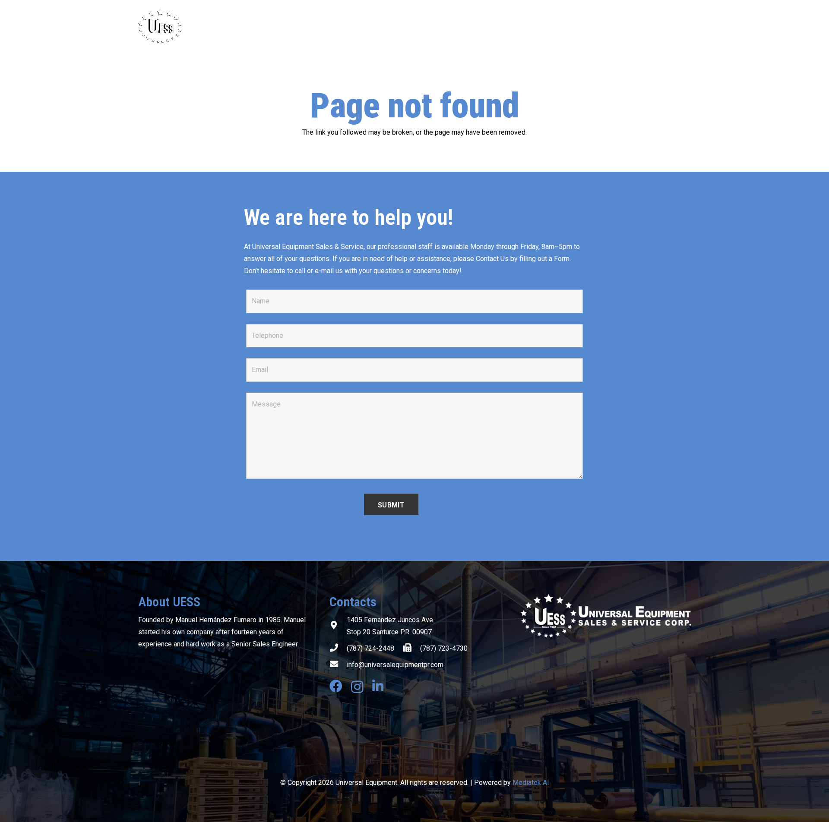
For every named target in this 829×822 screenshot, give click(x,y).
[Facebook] (335, 686)
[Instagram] (357, 687)
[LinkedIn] (377, 686)
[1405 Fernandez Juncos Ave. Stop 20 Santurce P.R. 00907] (338, 626)
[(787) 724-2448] (338, 648)
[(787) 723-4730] (411, 648)
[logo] (206, 26)
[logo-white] (605, 616)
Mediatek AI (531, 782)
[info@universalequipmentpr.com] (338, 665)
